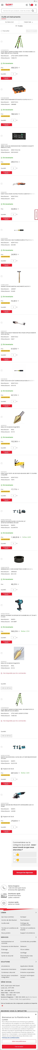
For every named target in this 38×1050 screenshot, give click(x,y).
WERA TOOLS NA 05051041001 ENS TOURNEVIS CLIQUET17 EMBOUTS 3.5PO (17, 146)
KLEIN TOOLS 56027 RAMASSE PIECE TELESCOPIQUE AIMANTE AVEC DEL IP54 (18, 333)
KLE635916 (4, 379)
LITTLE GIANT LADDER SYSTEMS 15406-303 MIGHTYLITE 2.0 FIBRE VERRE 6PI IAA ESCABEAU (17, 710)
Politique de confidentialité (25, 924)
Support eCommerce (27, 933)
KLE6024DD (4, 238)
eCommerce (5, 966)
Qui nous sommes (7, 917)
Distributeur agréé (14, 893)
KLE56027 (4, 331)
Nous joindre (5, 933)
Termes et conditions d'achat (27, 929)
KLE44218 (4, 192)
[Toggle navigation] (2, 5)
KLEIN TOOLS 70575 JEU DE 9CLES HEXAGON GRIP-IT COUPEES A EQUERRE (19, 474)
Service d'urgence (13, 886)
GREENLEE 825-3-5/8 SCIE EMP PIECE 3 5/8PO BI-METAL (17, 569)
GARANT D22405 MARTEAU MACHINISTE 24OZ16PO (16, 286)
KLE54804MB (5, 98)
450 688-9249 (9, 990)
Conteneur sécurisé (8, 972)
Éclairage (4, 949)
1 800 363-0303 (19, 997)
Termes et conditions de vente (9, 929)
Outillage (23, 953)
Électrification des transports (26, 956)
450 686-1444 (11, 995)
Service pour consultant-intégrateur (9, 976)
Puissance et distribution (10, 946)
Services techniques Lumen (27, 976)
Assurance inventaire (8, 969)
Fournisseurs (25, 920)
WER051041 (4, 144)
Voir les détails (6, 688)
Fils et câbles (24, 949)
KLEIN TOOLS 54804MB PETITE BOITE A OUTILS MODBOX (17, 99)
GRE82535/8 (5, 567)
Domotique (5, 953)
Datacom (23, 946)
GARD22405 (5, 285)
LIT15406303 (5, 708)
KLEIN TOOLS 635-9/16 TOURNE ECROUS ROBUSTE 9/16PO (17, 380)
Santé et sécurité (7, 956)
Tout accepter (19, 1046)
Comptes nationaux (27, 969)
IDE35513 (3, 425)
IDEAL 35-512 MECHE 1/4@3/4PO (10, 663)
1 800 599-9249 (14, 992)
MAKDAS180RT (5, 614)
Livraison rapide (13, 902)
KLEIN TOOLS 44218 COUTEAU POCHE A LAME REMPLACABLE (18, 194)
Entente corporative (27, 972)
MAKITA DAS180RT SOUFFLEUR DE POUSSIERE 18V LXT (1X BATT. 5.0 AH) (19, 616)
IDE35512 (3, 661)
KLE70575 (4, 472)
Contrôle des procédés (28, 941)
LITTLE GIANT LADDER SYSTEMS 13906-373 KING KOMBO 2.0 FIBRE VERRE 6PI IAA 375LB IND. (18, 52)
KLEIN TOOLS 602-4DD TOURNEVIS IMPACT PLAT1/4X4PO (17, 240)
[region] (19, 1031)
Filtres (9, 22)
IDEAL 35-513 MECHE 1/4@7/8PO (10, 427)
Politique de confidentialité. (11, 1037)
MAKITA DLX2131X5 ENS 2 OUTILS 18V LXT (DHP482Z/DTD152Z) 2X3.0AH (18, 757)
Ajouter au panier (6, 78)
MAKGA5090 (5, 803)
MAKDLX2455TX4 (6, 519)
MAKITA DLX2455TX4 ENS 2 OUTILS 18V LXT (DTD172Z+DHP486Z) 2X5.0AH (13, 521)
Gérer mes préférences (19, 1041)
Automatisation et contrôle (7, 942)
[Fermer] (36, 1014)
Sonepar (23, 917)
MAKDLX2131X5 (5, 755)
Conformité (5, 923)
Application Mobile (26, 966)
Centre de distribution (9, 920)
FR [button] (34, 1)
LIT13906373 (4, 50)
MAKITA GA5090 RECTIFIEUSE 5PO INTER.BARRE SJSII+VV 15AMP (17, 805)
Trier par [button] (27, 22)
